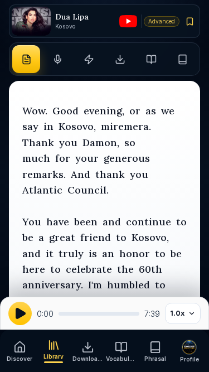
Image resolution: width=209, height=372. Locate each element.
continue (148, 221)
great (62, 237)
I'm (95, 284)
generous (127, 158)
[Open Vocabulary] (152, 59)
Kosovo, (77, 126)
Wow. (34, 110)
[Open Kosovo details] (31, 21)
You (31, 221)
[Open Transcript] (26, 59)
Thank (38, 142)
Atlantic (42, 189)
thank (110, 174)
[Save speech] (190, 21)
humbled (128, 284)
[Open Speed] (89, 59)
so (129, 142)
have (57, 221)
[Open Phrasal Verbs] (183, 59)
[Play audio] (20, 313)
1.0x (177, 313)
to (181, 221)
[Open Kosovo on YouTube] (128, 21)
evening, (104, 110)
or (134, 110)
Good (65, 110)
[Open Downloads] (120, 59)
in (48, 126)
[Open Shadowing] (57, 59)
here (33, 269)
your (87, 158)
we (167, 110)
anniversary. (52, 284)
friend (95, 237)
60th (150, 269)
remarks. (44, 174)
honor (134, 253)
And (80, 174)
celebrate (89, 269)
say (30, 126)
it (50, 253)
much (36, 158)
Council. (88, 189)
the (125, 269)
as (150, 110)
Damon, (100, 142)
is (93, 253)
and (112, 221)
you (68, 142)
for (62, 158)
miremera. (126, 126)
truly (71, 253)
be (27, 237)
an (108, 253)
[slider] (99, 314)
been (86, 221)
